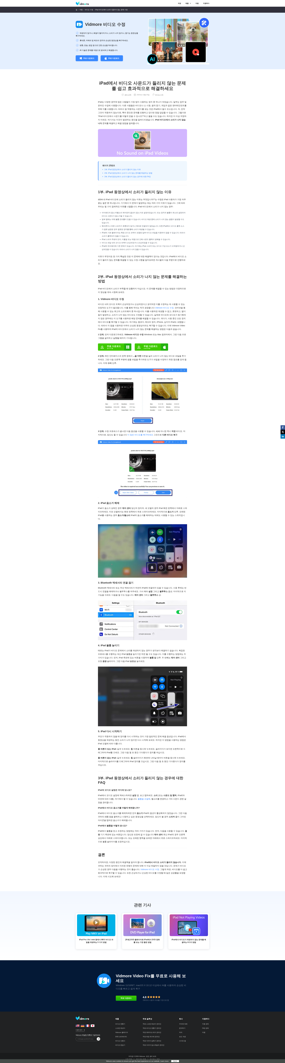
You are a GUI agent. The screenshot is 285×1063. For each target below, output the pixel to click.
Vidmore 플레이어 (121, 1032)
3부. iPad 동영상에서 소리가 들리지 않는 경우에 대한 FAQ (127, 177)
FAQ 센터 (205, 1028)
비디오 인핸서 (120, 1041)
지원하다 (206, 3)
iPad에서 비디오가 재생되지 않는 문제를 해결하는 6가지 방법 (189, 941)
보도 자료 (182, 1037)
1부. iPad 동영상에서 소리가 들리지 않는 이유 (122, 169)
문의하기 (182, 1028)
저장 (179, 3)
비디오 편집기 (120, 1045)
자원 (197, 3)
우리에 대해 (183, 1024)
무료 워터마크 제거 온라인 (152, 1032)
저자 (180, 1032)
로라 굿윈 (128, 95)
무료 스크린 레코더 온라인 (152, 1024)
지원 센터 (205, 1024)
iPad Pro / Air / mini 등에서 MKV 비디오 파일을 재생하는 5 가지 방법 (96, 941)
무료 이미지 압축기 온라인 (152, 1041)
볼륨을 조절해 (144, 799)
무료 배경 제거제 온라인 (151, 1037)
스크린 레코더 (120, 1028)
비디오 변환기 (120, 1024)
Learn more (164, 1061)
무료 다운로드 (88, 58)
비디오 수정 (89, 10)
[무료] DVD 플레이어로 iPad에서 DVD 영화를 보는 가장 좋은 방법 (142, 941)
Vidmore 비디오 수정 (105, 24)
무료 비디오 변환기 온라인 (152, 1028)
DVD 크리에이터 (121, 1037)
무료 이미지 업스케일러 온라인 (153, 1045)
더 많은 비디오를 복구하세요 (140, 435)
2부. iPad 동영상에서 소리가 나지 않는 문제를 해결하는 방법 (128, 173)
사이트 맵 (182, 1041)
